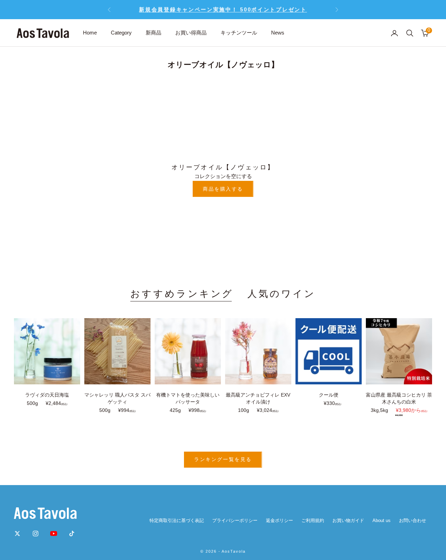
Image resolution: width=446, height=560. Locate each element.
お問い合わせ (412, 520)
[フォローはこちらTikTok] (71, 533)
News (277, 33)
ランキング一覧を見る (223, 459)
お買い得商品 (191, 33)
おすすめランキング (181, 294)
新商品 (153, 33)
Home (90, 33)
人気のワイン (281, 294)
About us (381, 520)
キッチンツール (239, 33)
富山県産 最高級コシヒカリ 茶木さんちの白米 (399, 398)
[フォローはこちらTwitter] (17, 533)
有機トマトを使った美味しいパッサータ (188, 398)
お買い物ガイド (348, 520)
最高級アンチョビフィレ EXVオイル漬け (258, 398)
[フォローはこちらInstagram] (35, 533)
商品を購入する (223, 189)
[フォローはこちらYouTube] (53, 533)
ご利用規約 (312, 520)
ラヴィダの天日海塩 (47, 395)
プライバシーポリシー (234, 520)
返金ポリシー (279, 520)
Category (121, 33)
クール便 (328, 395)
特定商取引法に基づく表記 (176, 520)
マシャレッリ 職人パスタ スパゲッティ (117, 398)
